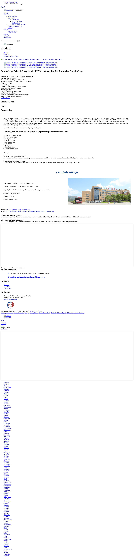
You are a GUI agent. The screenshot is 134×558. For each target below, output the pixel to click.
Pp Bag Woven (34, 313)
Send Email (4, 329)
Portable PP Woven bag (15, 26)
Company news (12, 31)
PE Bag (10, 28)
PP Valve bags (16, 23)
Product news (12, 32)
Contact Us (7, 37)
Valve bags (11, 18)
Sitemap (40, 311)
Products (6, 15)
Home (6, 13)
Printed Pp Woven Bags (58, 313)
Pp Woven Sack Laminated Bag (74, 313)
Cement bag (15, 19)
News (6, 29)
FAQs (6, 34)
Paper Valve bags (17, 21)
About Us (7, 36)
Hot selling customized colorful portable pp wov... (26, 277)
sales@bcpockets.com (10, 2)
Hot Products (32, 311)
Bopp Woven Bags (44, 313)
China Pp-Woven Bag (7, 313)
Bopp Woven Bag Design (21, 313)
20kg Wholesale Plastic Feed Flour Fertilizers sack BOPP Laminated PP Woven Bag (29, 211)
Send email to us (5, 98)
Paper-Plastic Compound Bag (16, 24)
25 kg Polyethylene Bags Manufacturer (18, 209)
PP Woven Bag (12, 16)
